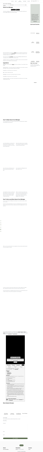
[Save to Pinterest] (1, 222)
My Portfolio (20, 1)
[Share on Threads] (1, 231)
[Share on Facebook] (1, 220)
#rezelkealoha (11, 400)
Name (4, 431)
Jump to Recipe (13, 9)
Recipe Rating (4, 420)
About (16, 1)
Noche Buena (13, 53)
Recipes (12, 1)
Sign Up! (17, 449)
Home (3, 3)
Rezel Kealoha (16, 369)
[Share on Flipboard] (1, 229)
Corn (10, 56)
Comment (4, 423)
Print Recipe (18, 9)
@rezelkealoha (20, 399)
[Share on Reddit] (1, 226)
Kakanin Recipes (9, 3)
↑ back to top (21, 445)
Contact (28, 1)
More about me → (35, 21)
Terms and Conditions (6, 449)
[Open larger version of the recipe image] (15, 363)
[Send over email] (1, 224)
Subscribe (24, 1)
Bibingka (15, 52)
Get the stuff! (35, 82)
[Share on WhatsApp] (1, 227)
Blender (8, 371)
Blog (5, 3)
